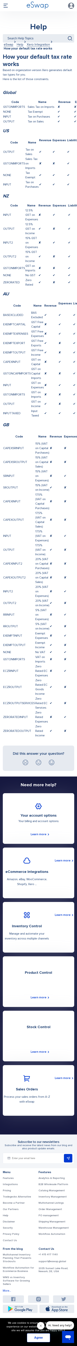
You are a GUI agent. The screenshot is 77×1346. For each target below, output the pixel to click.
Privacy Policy (11, 1234)
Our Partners (11, 1209)
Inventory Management (52, 1196)
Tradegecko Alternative (17, 1196)
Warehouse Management (53, 1227)
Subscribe (68, 1158)
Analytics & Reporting (51, 1178)
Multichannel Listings (51, 1202)
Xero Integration (38, 45)
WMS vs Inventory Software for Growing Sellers (16, 1281)
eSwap (8, 45)
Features (8, 1178)
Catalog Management (51, 1190)
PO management (48, 1215)
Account (71, 6)
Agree (38, 1337)
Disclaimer (9, 1221)
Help (38, 27)
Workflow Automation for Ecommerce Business (18, 1269)
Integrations (10, 1184)
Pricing (7, 1190)
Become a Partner (14, 1202)
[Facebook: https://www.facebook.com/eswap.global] (13, 1299)
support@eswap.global (52, 1261)
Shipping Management (51, 1221)
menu (5, 5)
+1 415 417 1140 (48, 1254)
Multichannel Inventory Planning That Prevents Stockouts (17, 1258)
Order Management (50, 1209)
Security (8, 1227)
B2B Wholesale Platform (53, 1184)
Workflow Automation (51, 1234)
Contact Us (10, 1240)
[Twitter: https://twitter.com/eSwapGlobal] (64, 1299)
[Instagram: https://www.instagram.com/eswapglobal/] (38, 1299)
